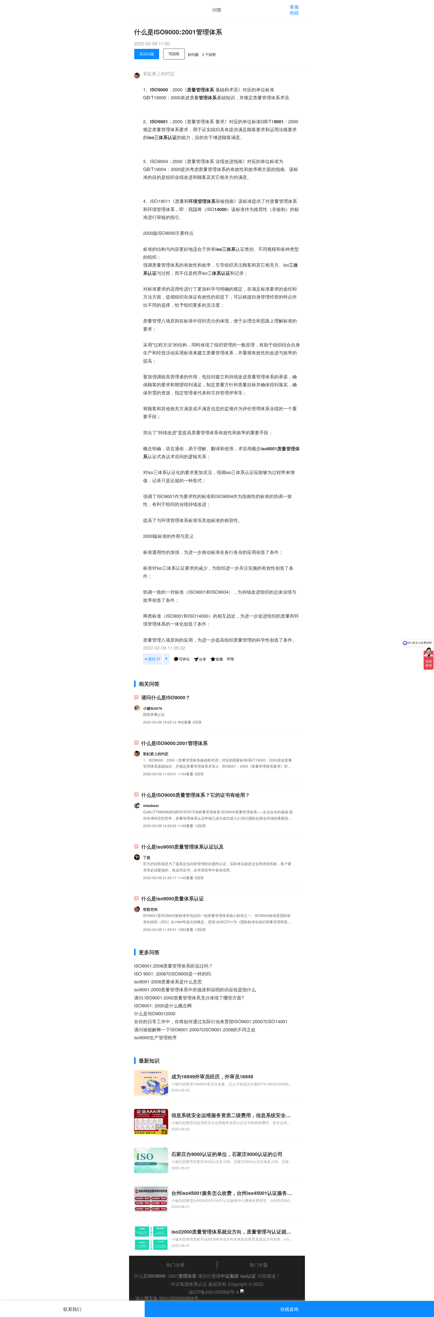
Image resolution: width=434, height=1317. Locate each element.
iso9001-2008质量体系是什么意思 (168, 981)
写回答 (174, 54)
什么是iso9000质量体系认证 (172, 898)
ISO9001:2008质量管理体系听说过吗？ (173, 965)
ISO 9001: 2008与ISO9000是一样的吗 (172, 973)
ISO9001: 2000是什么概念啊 (163, 1005)
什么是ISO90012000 (154, 1013)
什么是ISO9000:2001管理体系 (174, 743)
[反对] (166, 659)
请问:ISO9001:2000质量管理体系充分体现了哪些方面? (189, 997)
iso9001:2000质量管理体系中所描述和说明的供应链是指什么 (195, 989)
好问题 (193, 55)
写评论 (184, 659)
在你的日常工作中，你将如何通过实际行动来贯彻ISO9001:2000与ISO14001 (211, 1021)
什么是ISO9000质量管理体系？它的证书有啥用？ (195, 794)
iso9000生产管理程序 (155, 1037)
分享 (202, 659)
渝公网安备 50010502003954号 (166, 1298)
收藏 (219, 659)
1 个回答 (209, 55)
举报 (230, 659)
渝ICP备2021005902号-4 (214, 1292)
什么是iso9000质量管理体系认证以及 (182, 846)
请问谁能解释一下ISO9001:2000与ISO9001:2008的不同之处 (195, 1029)
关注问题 (146, 54)
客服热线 (294, 10)
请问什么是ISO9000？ (165, 697)
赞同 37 (154, 659)
